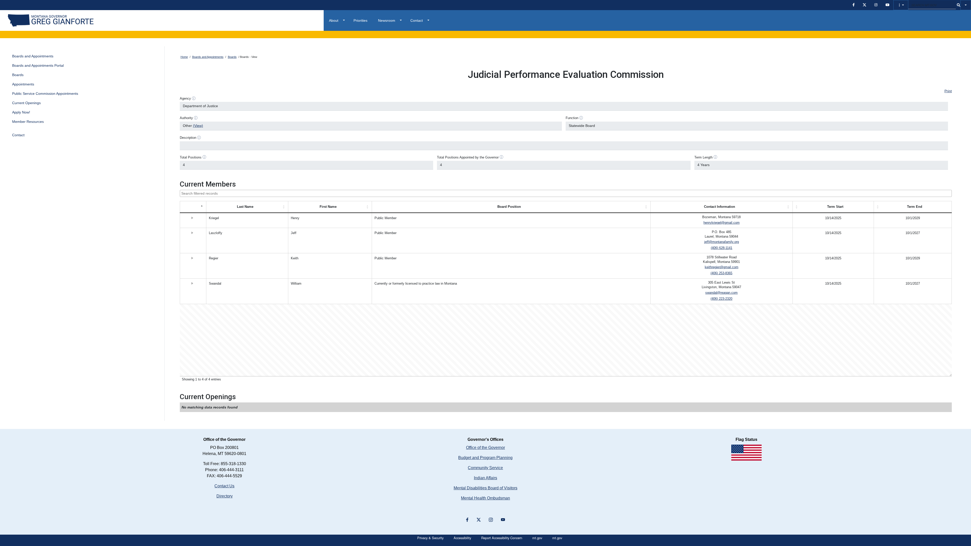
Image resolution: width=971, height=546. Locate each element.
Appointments (23, 84)
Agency (185, 98)
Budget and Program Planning (485, 458)
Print (948, 91)
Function (572, 118)
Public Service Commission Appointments (45, 94)
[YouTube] (503, 520)
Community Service (485, 468)
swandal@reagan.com (721, 292)
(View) (198, 126)
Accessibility (462, 537)
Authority (186, 118)
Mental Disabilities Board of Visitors (485, 488)
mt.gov (537, 537)
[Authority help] (195, 118)
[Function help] (581, 118)
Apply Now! (21, 112)
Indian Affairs (485, 478)
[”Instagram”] (491, 520)
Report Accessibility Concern (501, 537)
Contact (416, 20)
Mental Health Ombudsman (485, 498)
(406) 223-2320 (721, 299)
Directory (224, 496)
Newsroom (386, 20)
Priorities (360, 20)
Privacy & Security (430, 537)
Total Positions (191, 157)
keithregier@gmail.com (721, 267)
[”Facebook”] (467, 520)
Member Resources (28, 122)
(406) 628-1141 (721, 248)
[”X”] (479, 520)
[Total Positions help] (204, 157)
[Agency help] (193, 98)
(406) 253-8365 (721, 273)
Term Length (703, 157)
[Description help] (199, 137)
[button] (900, 5)
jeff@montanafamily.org (721, 242)
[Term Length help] (715, 157)
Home (184, 56)
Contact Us (224, 486)
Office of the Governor (485, 447)
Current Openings (26, 103)
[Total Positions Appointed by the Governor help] (501, 157)
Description (188, 138)
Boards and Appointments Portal (38, 65)
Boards (18, 75)
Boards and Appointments (32, 56)
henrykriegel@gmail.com (721, 222)
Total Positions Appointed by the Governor (468, 157)
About (333, 20)
